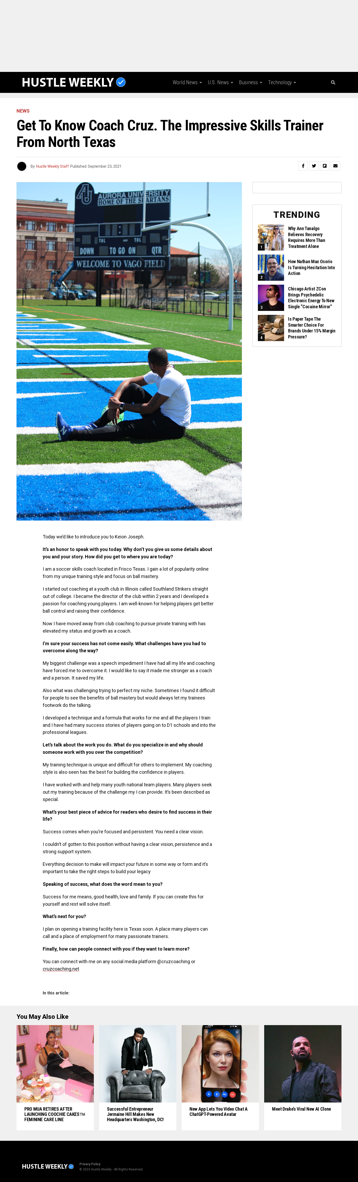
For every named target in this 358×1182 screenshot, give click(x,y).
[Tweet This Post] (314, 166)
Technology (280, 82)
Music (252, 104)
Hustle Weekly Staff (52, 166)
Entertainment (220, 104)
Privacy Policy (89, 1164)
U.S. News (218, 82)
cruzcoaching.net (61, 969)
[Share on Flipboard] (324, 166)
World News (185, 82)
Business (248, 82)
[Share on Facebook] (303, 166)
